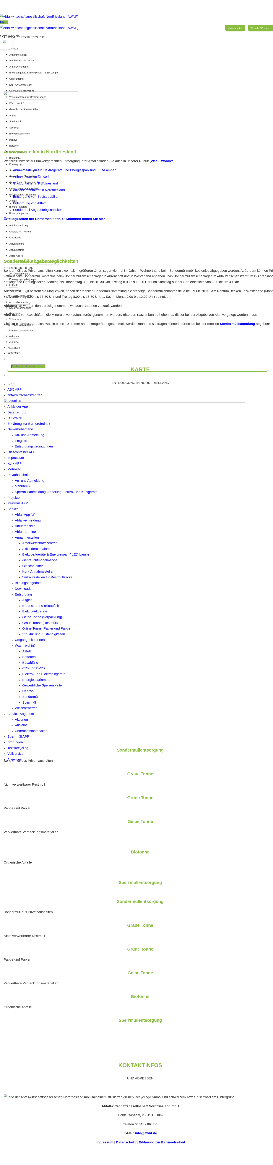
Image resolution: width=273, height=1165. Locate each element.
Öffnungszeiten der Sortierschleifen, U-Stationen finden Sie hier (54, 219)
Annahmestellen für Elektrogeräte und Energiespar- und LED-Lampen (64, 170)
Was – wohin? (162, 161)
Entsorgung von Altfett (29, 203)
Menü (4, 22)
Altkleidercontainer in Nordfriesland (39, 190)
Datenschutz (126, 1142)
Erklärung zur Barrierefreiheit (162, 1142)
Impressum (104, 1142)
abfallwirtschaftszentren (27, 37)
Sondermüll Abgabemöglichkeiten (38, 210)
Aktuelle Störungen (260, 28)
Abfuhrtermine (235, 28)
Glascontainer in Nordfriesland (35, 183)
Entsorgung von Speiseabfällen (36, 196)
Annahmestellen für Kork (31, 177)
